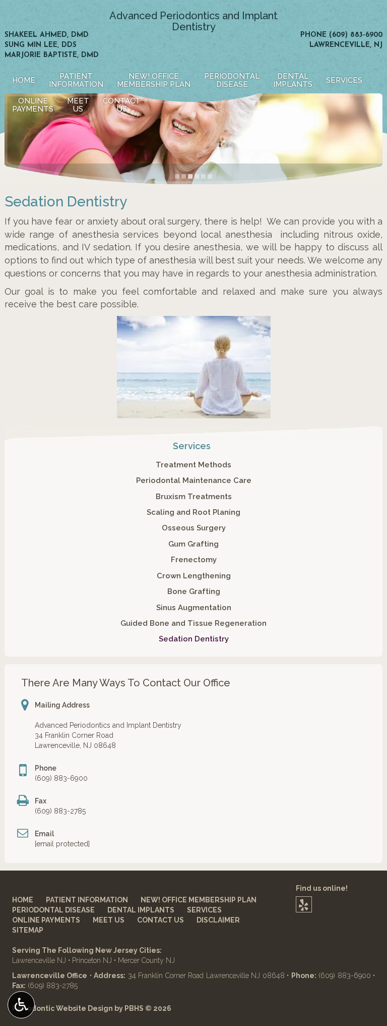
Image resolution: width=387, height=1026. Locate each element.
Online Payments (46, 920)
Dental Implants (140, 910)
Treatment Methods (193, 464)
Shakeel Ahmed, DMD (47, 35)
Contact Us (160, 920)
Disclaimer (218, 920)
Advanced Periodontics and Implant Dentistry (193, 21)
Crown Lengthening (194, 575)
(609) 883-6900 (355, 35)
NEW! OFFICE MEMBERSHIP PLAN (198, 900)
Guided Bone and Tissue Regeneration (193, 623)
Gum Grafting (193, 544)
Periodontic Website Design (62, 1008)
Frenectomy (194, 559)
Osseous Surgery (194, 527)
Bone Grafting (193, 591)
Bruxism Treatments (194, 496)
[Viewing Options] (21, 1004)
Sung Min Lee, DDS (41, 45)
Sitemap (27, 930)
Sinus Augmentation (193, 607)
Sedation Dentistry (194, 638)
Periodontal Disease (53, 910)
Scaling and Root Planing (193, 512)
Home (23, 80)
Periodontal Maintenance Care (193, 480)
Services (344, 80)
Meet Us (108, 920)
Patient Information (87, 900)
